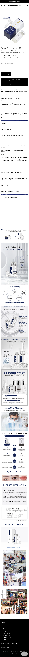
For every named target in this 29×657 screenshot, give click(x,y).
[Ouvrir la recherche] (5, 5)
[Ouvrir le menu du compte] (24, 5)
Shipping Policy (7, 637)
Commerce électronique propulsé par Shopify (18, 651)
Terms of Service (7, 639)
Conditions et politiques (14, 653)
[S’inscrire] (26, 647)
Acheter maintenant (15, 84)
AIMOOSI (7, 651)
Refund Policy (6, 635)
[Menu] (1, 5)
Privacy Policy (6, 633)
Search (5, 631)
